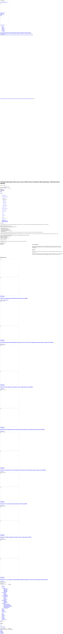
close (1, 621)
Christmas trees (6, 596)
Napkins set (4, 201)
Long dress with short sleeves (8, 606)
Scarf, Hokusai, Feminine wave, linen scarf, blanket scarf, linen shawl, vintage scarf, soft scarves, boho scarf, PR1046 (16, 98)
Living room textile (4, 208)
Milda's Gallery (4, 218)
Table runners (4, 202)
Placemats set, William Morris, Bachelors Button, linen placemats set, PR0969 (14, 298)
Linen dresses (4, 211)
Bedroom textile (4, 209)
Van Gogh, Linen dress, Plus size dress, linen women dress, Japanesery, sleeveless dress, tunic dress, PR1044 (15, 33)
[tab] (32, 220)
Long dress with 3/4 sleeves (7, 605)
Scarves (3, 214)
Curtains (5, 597)
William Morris (4, 195)
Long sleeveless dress (7, 607)
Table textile (3, 198)
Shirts (3, 212)
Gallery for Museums (5, 196)
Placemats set (2, 187)
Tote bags (3, 215)
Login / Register (4, 619)
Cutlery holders (5, 205)
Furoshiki (5, 594)
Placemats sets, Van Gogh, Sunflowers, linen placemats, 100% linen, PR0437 (13, 503)
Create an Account (2, 627)
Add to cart (2, 189)
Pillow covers (5, 598)
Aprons (5, 593)
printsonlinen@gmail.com (3, 2)
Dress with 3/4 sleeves (7, 604)
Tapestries (5, 599)
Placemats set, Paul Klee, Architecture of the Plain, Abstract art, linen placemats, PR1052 (15, 537)
